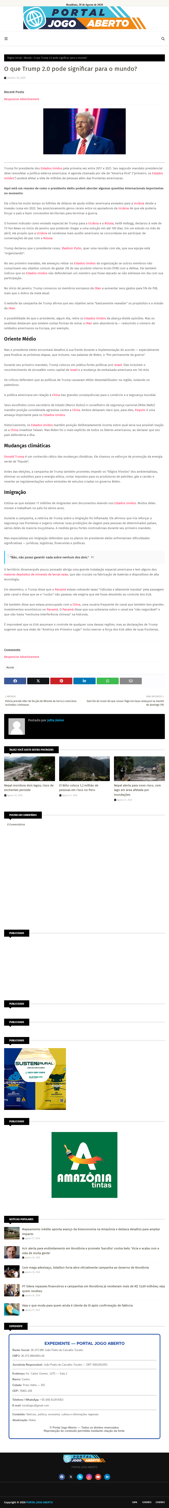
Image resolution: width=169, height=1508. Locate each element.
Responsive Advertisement (21, 99)
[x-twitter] (71, 1477)
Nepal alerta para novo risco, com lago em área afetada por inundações (137, 790)
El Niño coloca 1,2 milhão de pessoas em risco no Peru (78, 788)
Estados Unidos (51, 168)
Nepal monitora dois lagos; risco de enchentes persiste (29, 788)
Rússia (109, 223)
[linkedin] (107, 1477)
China (56, 395)
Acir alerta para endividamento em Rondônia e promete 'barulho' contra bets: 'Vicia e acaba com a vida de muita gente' (90, 1251)
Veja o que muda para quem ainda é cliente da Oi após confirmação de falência (77, 1305)
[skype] (80, 1477)
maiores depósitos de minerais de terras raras (36, 574)
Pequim (140, 410)
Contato (146, 1502)
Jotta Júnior (55, 720)
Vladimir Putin (71, 248)
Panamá (60, 589)
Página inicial (14, 57)
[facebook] (62, 1477)
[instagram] (89, 1477)
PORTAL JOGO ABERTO (39, 1502)
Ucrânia (139, 203)
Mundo (28, 57)
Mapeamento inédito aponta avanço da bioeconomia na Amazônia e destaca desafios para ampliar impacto (91, 1231)
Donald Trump (14, 456)
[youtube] (98, 1477)
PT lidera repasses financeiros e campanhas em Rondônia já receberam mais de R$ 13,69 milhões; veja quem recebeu (93, 1288)
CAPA (134, 1502)
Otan (98, 288)
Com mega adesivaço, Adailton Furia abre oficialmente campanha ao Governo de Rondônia (85, 1267)
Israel (118, 365)
